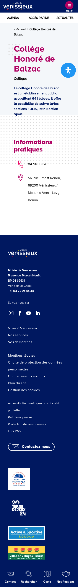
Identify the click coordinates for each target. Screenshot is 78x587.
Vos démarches (20, 342)
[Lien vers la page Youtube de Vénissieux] (28, 313)
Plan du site (17, 383)
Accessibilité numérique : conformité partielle (33, 407)
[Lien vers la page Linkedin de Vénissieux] (37, 313)
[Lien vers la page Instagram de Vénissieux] (11, 313)
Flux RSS (14, 431)
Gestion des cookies (24, 390)
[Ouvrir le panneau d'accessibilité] (68, 70)
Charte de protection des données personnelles (35, 366)
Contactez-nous (36, 446)
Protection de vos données (27, 424)
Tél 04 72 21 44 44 (21, 291)
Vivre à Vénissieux (22, 328)
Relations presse (20, 417)
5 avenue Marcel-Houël (24, 275)
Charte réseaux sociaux (27, 376)
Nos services (18, 335)
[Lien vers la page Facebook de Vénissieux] (19, 313)
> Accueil (20, 29)
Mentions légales (21, 355)
